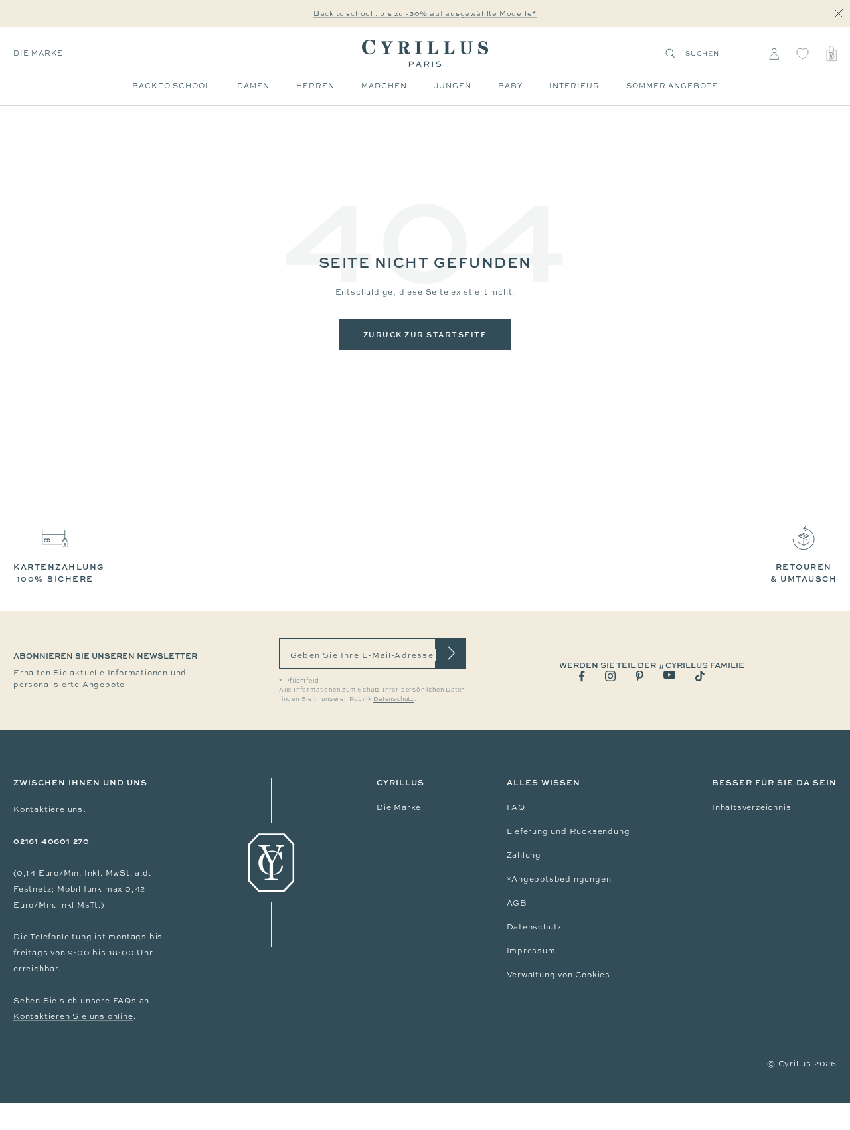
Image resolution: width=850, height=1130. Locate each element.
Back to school (171, 85)
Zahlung (524, 855)
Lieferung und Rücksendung (568, 831)
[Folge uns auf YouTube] (669, 675)
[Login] (774, 53)
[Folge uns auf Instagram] (610, 676)
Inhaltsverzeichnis (751, 807)
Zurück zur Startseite (425, 334)
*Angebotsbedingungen (559, 879)
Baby (510, 85)
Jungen (452, 85)
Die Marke (38, 53)
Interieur (574, 85)
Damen (253, 85)
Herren (315, 85)
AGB (517, 903)
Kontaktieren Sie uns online (73, 1016)
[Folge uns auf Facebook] (582, 676)
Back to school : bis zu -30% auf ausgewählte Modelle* (425, 13)
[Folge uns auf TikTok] (700, 676)
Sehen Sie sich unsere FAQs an (81, 1000)
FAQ (516, 807)
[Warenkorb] (831, 54)
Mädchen (384, 85)
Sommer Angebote (672, 85)
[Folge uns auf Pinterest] (639, 676)
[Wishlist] (802, 53)
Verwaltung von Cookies (559, 974)
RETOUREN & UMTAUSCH (803, 572)
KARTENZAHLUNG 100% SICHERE (59, 572)
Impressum (531, 950)
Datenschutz (534, 927)
